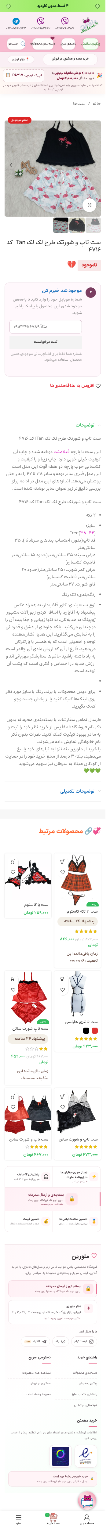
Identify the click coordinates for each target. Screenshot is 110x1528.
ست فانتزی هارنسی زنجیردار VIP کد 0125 (80, 1025)
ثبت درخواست (45, 342)
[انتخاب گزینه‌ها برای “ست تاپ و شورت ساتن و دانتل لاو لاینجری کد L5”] (13, 1096)
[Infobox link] (65, 24)
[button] (95, 165)
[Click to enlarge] (89, 205)
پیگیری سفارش (90, 43)
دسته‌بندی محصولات (42, 43)
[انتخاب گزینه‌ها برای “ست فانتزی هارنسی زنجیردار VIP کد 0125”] (62, 979)
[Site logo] (89, 23)
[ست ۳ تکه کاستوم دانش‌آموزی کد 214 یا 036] (77, 876)
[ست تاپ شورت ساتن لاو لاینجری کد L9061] (28, 994)
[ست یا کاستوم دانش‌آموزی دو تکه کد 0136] (28, 876)
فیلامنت (61, 452)
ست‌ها (79, 103)
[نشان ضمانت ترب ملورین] (60, 1456)
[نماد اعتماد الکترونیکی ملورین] (86, 1456)
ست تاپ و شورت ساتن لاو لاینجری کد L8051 (78, 1142)
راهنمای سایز (68, 43)
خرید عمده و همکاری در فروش (70, 58)
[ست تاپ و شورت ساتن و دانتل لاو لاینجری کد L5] (28, 1111)
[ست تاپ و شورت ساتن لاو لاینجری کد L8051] (77, 1111)
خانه (97, 103)
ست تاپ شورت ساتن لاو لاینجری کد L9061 (30, 1031)
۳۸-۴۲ (87, 533)
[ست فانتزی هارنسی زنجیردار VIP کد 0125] (77, 994)
